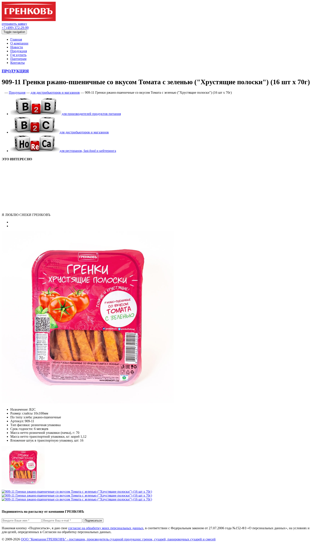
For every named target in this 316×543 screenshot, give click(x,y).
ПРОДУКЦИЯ (15, 71)
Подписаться (93, 520)
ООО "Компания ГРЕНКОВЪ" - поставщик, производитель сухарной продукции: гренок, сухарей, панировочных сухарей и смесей (118, 539)
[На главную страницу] (3, 92)
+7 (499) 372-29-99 (15, 27)
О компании (19, 43)
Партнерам (18, 59)
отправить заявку (14, 24)
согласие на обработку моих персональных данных (105, 528)
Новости (16, 47)
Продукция (18, 51)
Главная (16, 39)
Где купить (18, 55)
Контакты (17, 62)
